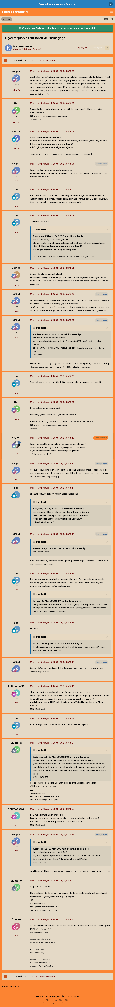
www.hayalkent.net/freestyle (41, 966)
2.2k (17, 148)
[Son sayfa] (25, 60)
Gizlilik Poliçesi (53, 996)
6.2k (17, 122)
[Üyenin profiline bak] (8, 47)
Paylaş (83, 47)
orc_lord (16, 437)
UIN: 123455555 (38, 709)
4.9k (17, 90)
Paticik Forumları (15, 12)
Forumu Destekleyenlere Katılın (55, 4)
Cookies (75, 996)
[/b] (42, 112)
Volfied (16, 267)
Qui (16, 103)
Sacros (16, 131)
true (38, 229)
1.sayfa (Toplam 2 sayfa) (42, 60)
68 (17, 758)
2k (17, 207)
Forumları (45, 796)
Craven (16, 919)
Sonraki (17, 60)
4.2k (17, 702)
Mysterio (16, 742)
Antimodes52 (16, 686)
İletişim (65, 996)
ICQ (31, 790)
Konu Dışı (37, 49)
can (16, 189)
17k (17, 453)
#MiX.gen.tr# (35, 796)
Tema (39, 996)
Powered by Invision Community (57, 1003)
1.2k (17, 935)
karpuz (28, 46)
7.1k (17, 285)
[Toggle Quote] (34, 229)
